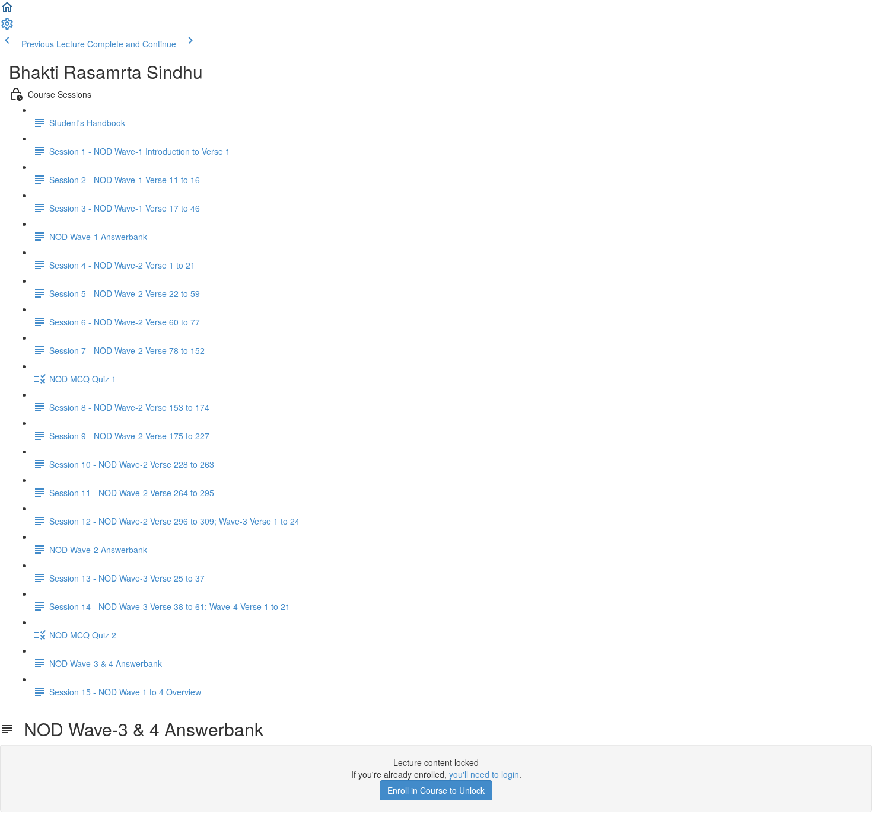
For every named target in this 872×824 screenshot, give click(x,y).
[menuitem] (7, 27)
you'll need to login (484, 774)
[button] (7, 11)
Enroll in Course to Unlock (436, 790)
